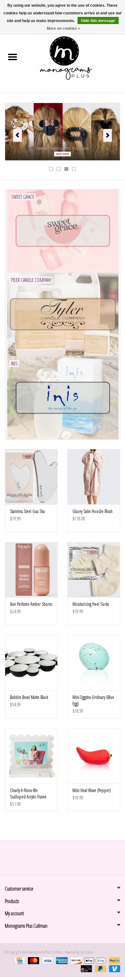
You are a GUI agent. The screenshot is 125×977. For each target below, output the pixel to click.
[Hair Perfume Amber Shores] (31, 569)
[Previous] (17, 135)
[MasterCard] (33, 960)
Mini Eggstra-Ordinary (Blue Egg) (93, 700)
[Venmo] (113, 968)
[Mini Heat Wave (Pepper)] (93, 755)
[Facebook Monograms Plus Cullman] (57, 860)
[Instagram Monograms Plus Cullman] (68, 860)
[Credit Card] (19, 960)
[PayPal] (113, 960)
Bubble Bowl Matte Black (29, 697)
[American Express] (61, 960)
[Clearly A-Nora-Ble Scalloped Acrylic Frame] (31, 755)
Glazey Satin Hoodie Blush (92, 511)
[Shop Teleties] (62, 131)
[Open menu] (12, 56)
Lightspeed (86, 952)
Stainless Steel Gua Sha (27, 511)
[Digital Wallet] (94, 960)
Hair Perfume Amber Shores (31, 604)
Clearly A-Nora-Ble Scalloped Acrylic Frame (28, 793)
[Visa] (47, 960)
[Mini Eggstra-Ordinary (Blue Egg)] (93, 662)
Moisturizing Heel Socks (90, 604)
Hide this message (98, 21)
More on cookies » (63, 28)
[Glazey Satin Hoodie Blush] (93, 476)
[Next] (107, 135)
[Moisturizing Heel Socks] (93, 569)
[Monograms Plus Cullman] (75, 57)
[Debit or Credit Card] (86, 968)
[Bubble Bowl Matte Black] (31, 662)
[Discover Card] (75, 960)
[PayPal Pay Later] (100, 968)
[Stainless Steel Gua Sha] (31, 476)
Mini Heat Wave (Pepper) (91, 790)
